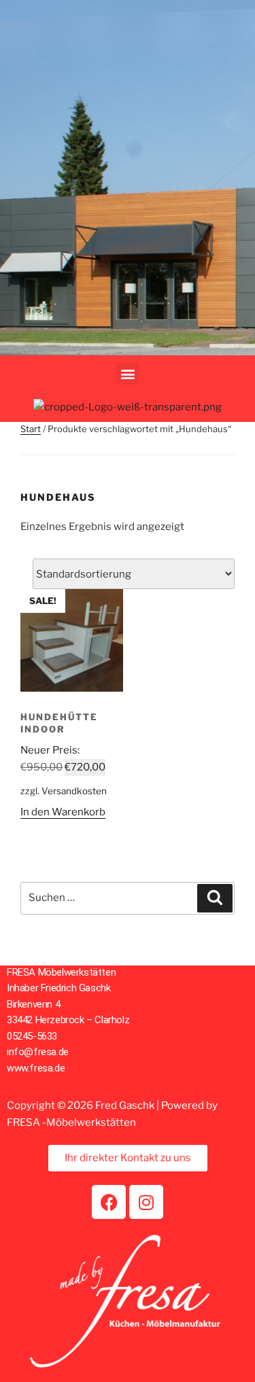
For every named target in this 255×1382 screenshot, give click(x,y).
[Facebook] (109, 1202)
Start (30, 428)
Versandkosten (74, 790)
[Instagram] (146, 1202)
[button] (127, 373)
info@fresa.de (38, 1052)
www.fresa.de (36, 1068)
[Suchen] (215, 898)
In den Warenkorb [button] (62, 812)
